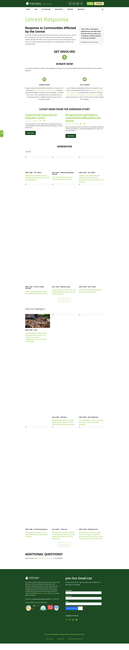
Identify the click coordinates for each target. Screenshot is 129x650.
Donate (40, 593)
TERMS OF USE (60, 638)
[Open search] (102, 9)
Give (90, 3)
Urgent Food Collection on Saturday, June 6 (41, 116)
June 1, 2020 (68, 123)
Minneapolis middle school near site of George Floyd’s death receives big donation (63, 422)
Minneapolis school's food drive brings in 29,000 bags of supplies (36, 535)
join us (51, 593)
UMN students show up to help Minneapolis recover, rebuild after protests (64, 292)
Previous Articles (64, 300)
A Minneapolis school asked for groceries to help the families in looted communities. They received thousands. (36, 337)
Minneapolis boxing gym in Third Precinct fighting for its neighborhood (37, 178)
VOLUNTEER (99, 3)
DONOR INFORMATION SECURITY (75, 638)
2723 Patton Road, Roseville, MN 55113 (41, 599)
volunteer (45, 593)
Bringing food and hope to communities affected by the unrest (83, 117)
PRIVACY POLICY (49, 638)
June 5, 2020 (28, 120)
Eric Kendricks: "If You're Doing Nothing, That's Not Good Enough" (91, 422)
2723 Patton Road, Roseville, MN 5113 (45, 90)
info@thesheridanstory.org (45, 558)
